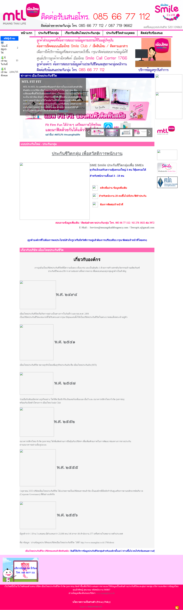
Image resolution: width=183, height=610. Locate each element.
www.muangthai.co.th (105, 593)
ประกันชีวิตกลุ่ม (48, 33)
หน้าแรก (26, 33)
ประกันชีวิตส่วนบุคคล (120, 33)
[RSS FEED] (177, 607)
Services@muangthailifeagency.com (109, 227)
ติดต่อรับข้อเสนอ (152, 33)
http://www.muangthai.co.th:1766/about (97, 542)
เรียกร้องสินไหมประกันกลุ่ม (82, 33)
